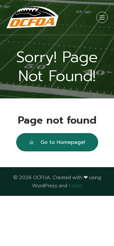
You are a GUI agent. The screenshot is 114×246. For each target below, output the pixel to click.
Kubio (75, 185)
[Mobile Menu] (102, 17)
